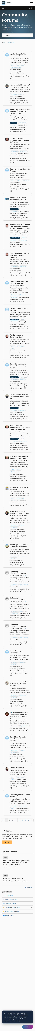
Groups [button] (23, 319)
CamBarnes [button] (21, 127)
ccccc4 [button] (27, 297)
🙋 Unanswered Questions (17, 907)
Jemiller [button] (18, 182)
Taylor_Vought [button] (25, 808)
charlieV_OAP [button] (19, 560)
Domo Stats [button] (14, 297)
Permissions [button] (14, 441)
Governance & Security (16, 101)
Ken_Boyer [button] (21, 810)
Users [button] (22, 525)
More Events (29, 887)
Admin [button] (12, 65)
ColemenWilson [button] (20, 529)
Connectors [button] (24, 377)
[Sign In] (32, 8)
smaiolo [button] (20, 702)
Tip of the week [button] (24, 726)
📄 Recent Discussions (10, 899)
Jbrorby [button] (26, 125)
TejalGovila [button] (21, 532)
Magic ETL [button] (13, 125)
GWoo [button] (17, 587)
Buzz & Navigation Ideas (16, 355)
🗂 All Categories (8, 895)
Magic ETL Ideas (14, 563)
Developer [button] (23, 266)
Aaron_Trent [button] (21, 156)
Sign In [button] (7, 842)
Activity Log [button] (23, 151)
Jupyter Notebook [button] (16, 67)
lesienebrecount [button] (20, 351)
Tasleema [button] (21, 757)
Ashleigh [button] (24, 779)
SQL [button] (12, 180)
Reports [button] (22, 750)
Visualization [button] (14, 556)
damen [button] (27, 211)
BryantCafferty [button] (20, 443)
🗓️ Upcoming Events (9, 903)
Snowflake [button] (13, 664)
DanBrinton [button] (19, 96)
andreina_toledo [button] (20, 728)
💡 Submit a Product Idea (11, 911)
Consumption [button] (24, 585)
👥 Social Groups (8, 915)
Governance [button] (20, 65)
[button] (7, 55)
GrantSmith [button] (21, 324)
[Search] (28, 8)
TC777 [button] (24, 501)
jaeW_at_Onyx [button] (22, 184)
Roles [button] (12, 779)
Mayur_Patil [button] (21, 589)
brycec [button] (18, 242)
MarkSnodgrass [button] (22, 213)
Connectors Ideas (15, 759)
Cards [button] (22, 439)
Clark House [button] (19, 754)
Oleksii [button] (20, 72)
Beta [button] (12, 808)
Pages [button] (12, 348)
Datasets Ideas (14, 299)
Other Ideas (13, 704)
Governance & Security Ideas (18, 74)
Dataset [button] (22, 295)
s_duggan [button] (18, 70)
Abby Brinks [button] (21, 353)
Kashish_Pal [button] (19, 666)
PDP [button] (21, 94)
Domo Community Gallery (17, 244)
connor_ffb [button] (19, 412)
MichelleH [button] (26, 154)
